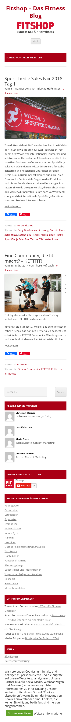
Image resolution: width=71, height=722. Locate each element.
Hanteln (9, 537)
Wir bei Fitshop (24, 225)
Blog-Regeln (11, 656)
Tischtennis (11, 551)
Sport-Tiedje (56, 234)
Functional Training (15, 560)
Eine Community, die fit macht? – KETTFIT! (29, 258)
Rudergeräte (12, 505)
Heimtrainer (11, 583)
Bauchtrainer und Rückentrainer (23, 569)
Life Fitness (33, 234)
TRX (41, 239)
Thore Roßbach (44, 265)
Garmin (54, 230)
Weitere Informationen (48, 713)
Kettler (22, 234)
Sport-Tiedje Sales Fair (17, 239)
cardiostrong (41, 230)
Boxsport (10, 579)
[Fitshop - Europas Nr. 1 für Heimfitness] (35, 32)
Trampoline (11, 524)
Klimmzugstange (14, 565)
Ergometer (10, 519)
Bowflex (28, 230)
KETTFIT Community (33, 335)
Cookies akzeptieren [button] (19, 713)
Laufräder (10, 542)
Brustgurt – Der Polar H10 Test (42, 638)
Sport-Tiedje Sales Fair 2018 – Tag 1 (35, 81)
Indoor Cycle (12, 533)
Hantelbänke (12, 556)
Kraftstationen (13, 528)
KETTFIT (45, 369)
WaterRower (52, 239)
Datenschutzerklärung (17, 661)
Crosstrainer (11, 510)
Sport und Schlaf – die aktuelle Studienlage (39, 633)
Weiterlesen (13, 206)
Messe (44, 234)
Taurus (34, 239)
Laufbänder (11, 514)
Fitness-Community (29, 369)
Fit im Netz (22, 364)
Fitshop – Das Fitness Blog (35, 12)
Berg (20, 230)
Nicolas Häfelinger (48, 88)
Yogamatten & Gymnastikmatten (23, 574)
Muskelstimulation (15, 588)
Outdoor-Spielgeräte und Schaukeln (25, 546)
